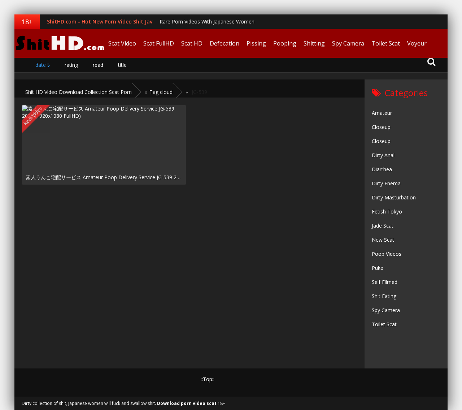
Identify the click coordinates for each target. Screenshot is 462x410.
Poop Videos (386, 253)
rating (71, 64)
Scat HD (191, 43)
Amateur (382, 112)
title (122, 64)
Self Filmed (384, 282)
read (98, 64)
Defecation (224, 43)
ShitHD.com (59, 43)
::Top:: (207, 379)
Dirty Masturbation (394, 197)
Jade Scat (382, 225)
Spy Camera (348, 43)
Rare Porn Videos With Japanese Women (207, 21)
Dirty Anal (383, 155)
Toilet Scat (385, 43)
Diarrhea (382, 169)
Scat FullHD (158, 43)
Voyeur (417, 43)
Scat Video (122, 43)
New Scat (383, 239)
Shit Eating (384, 296)
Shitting (314, 43)
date (40, 64)
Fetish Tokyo (387, 211)
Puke (377, 267)
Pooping (284, 43)
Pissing (256, 43)
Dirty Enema (386, 183)
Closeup (381, 127)
